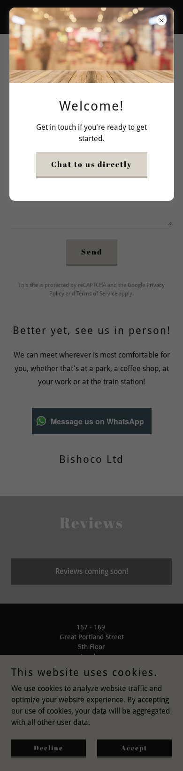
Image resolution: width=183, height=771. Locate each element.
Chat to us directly (91, 164)
